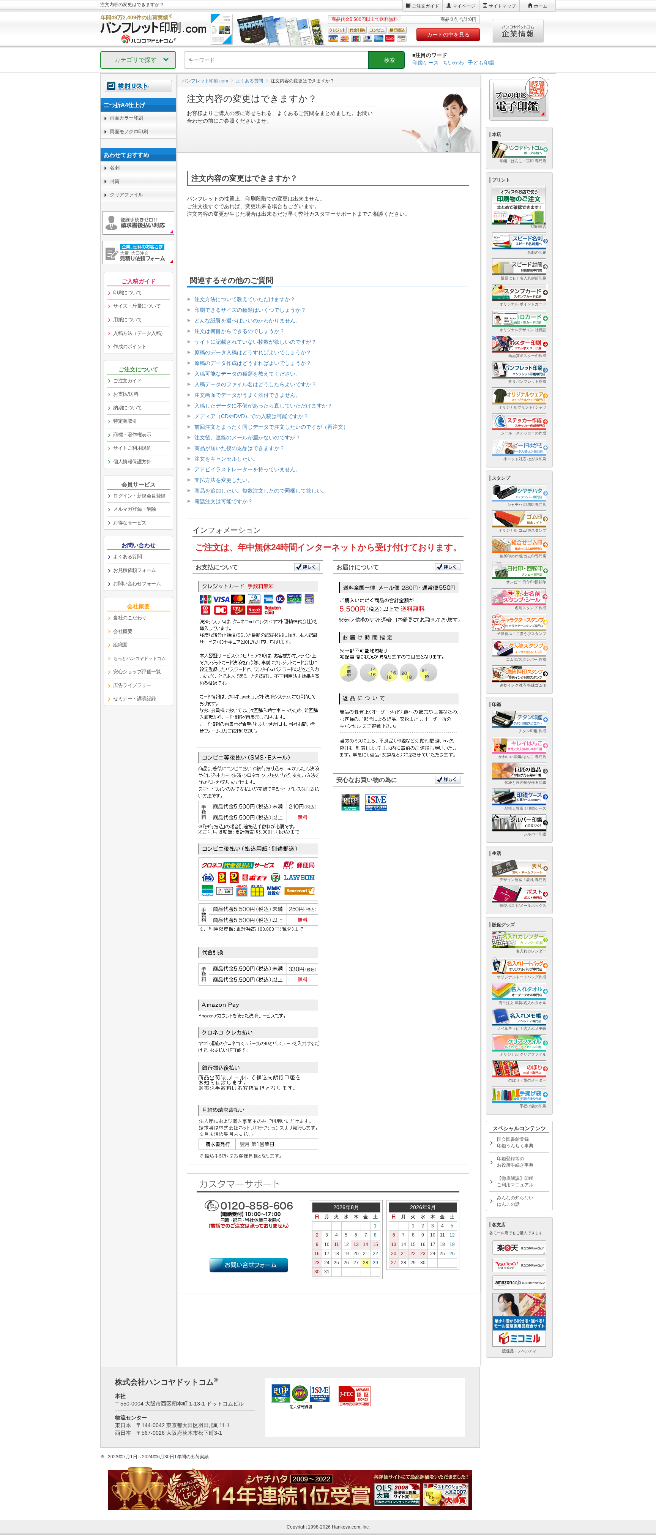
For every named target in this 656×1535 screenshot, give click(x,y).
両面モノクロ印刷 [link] (129, 131)
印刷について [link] (127, 292)
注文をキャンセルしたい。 (226, 459)
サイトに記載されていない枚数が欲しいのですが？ (255, 342)
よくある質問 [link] (127, 556)
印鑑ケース (425, 63)
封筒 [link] (114, 181)
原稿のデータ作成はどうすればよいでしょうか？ (252, 363)
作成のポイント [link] (130, 346)
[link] (138, 105)
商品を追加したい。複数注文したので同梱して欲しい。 (260, 491)
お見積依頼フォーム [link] (134, 570)
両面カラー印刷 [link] (126, 118)
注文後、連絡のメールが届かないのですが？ (247, 437)
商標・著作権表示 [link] (132, 434)
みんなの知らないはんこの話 (515, 1201)
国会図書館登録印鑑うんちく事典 (515, 1142)
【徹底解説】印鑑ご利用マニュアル (515, 1182)
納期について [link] (127, 408)
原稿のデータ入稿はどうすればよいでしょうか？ (252, 352)
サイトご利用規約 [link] (132, 448)
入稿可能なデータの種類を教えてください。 (247, 374)
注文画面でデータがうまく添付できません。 (247, 395)
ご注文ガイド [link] (127, 381)
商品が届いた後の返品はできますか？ (239, 448)
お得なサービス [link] (130, 523)
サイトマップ (502, 6)
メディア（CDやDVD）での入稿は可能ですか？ (251, 416)
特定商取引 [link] (125, 421)
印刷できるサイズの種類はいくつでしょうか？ (250, 310)
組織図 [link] (120, 644)
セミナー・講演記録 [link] (134, 698)
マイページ (464, 6)
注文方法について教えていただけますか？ (244, 299)
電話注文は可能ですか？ (223, 501)
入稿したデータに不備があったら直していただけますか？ (263, 406)
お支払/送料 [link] (125, 394)
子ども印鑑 (481, 63)
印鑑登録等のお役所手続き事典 (515, 1162)
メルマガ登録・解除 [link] (134, 509)
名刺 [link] (114, 168)
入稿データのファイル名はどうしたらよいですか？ (255, 384)
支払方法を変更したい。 (223, 480)
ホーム (540, 6)
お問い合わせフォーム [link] (137, 583)
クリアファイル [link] (126, 194)
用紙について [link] (127, 319)
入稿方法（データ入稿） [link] (139, 333)
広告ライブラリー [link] (132, 685)
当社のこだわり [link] (130, 618)
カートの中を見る (448, 35)
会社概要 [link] (122, 631)
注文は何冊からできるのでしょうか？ (239, 331)
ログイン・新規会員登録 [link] (139, 496)
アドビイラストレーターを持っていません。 (247, 469)
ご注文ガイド (425, 6)
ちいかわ (453, 63)
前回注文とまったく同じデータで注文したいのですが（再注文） (271, 427)
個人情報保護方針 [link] (132, 461)
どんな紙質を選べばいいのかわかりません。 (247, 320)
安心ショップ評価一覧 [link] (137, 671)
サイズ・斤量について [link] (137, 306)
